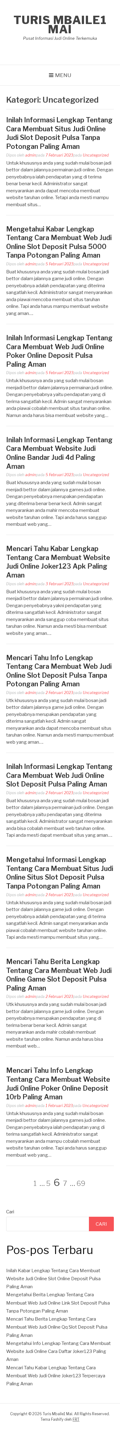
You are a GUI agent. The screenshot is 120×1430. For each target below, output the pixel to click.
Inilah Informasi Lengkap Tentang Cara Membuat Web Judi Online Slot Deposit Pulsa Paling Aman (59, 775)
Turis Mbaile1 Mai (60, 24)
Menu (63, 75)
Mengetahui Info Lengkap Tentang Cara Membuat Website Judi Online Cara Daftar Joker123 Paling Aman (58, 1352)
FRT (76, 1419)
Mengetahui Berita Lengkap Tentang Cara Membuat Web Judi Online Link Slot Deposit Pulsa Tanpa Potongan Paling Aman (58, 1303)
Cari (10, 1212)
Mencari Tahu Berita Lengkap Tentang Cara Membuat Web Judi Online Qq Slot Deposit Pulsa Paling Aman (56, 1327)
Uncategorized (96, 155)
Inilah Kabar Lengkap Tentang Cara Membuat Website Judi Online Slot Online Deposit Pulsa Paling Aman (53, 1279)
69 (81, 1183)
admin (30, 155)
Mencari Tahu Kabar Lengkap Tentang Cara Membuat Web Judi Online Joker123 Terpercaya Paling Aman (55, 1376)
